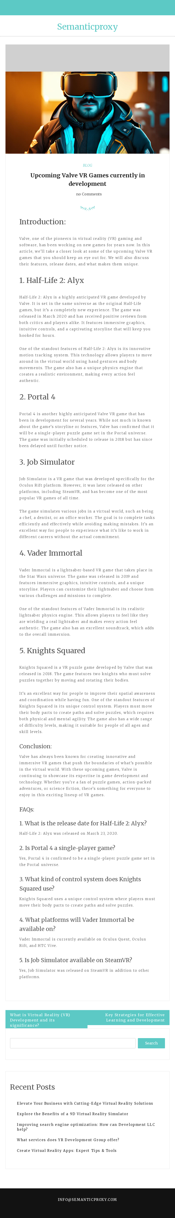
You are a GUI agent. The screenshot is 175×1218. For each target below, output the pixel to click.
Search (151, 1043)
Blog (87, 165)
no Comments (88, 194)
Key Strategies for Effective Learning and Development (135, 1017)
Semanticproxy (87, 27)
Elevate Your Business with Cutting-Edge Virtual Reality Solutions (85, 1103)
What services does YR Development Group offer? (68, 1140)
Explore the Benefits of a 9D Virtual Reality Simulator (72, 1114)
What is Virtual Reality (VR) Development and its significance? (40, 1020)
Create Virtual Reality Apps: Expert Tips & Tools (67, 1150)
